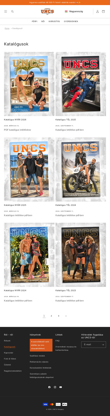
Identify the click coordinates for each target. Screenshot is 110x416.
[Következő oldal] (66, 316)
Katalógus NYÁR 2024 (15, 290)
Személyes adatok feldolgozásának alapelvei (42, 375)
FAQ (58, 341)
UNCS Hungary (58, 409)
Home (7, 28)
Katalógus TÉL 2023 (66, 290)
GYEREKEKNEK (71, 21)
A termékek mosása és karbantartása (66, 348)
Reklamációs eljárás (39, 362)
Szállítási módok (37, 356)
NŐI (43, 21)
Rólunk (7, 341)
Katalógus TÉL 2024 (66, 205)
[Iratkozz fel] (103, 344)
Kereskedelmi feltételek (40, 368)
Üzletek (7, 365)
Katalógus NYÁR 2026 (15, 119)
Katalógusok (17, 28)
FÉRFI (34, 21)
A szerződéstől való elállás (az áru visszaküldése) (40, 345)
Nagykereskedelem (13, 371)
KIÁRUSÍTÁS (54, 21)
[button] (6, 11)
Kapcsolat (8, 353)
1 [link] (44, 316)
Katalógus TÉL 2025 (66, 119)
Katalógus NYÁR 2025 (15, 205)
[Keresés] (12, 11)
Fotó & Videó (10, 359)
